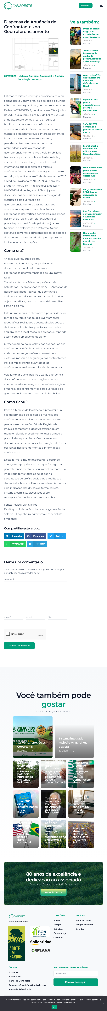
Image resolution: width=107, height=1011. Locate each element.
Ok (54, 1007)
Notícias (87, 43)
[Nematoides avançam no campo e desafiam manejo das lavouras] (75, 242)
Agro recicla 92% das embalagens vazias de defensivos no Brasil (91, 80)
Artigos (23, 76)
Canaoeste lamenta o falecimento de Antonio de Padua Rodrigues (53, 805)
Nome (7, 617)
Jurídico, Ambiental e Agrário (46, 76)
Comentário (10, 579)
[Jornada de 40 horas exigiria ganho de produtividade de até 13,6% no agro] (75, 59)
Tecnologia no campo (30, 79)
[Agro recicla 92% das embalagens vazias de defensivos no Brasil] (75, 84)
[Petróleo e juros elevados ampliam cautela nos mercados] (75, 218)
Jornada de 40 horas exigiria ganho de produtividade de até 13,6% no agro (92, 56)
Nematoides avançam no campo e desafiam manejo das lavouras (92, 238)
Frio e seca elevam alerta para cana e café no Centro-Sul (80, 835)
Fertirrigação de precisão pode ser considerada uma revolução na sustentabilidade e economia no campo (56, 830)
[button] (14, 536)
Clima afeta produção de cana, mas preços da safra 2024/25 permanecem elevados (82, 772)
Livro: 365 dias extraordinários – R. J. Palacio (27, 807)
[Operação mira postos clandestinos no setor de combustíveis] (75, 108)
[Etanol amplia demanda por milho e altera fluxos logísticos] (75, 153)
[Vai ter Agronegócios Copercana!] (33, 737)
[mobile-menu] (100, 5)
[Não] (103, 1003)
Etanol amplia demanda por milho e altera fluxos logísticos (91, 150)
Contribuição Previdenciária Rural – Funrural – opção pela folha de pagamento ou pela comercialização (56, 771)
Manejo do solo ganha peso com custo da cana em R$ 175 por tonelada (81, 804)
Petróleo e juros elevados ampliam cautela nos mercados (92, 215)
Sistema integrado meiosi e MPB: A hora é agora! (73, 742)
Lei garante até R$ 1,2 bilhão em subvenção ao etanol (92, 193)
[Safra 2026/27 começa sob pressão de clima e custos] (75, 131)
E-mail (29, 617)
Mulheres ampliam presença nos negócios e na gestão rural (93, 171)
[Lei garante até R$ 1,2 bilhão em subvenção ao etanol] (75, 197)
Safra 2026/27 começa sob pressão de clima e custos (92, 128)
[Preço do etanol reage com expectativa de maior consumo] (75, 36)
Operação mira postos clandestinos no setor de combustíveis (91, 105)
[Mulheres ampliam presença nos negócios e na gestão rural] (75, 175)
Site (50, 617)
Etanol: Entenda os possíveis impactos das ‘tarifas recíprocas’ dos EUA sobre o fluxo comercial (25, 830)
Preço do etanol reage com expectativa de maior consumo (91, 32)
